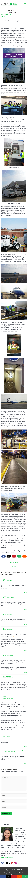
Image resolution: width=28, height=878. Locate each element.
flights (16, 14)
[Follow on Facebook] (3, 863)
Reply (25, 592)
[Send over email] (19, 556)
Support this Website (9, 872)
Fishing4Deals (6, 736)
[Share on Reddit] (24, 556)
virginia (3, 16)
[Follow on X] (8, 863)
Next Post (14, 566)
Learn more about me (7, 857)
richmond (21, 14)
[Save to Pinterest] (14, 556)
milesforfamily (7, 676)
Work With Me (20, 872)
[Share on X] (9, 556)
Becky (4, 628)
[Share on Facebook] (3, 556)
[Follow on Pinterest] (13, 863)
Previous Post (14, 562)
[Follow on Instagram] (17, 863)
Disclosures (14, 874)
